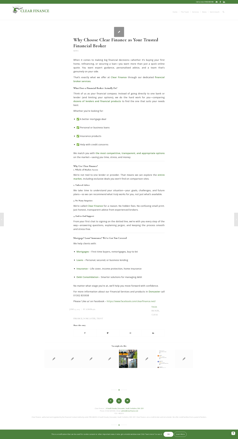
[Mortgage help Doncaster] (184, 359)
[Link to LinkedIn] (224, 2)
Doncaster (89, 318)
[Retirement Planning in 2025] (147, 359)
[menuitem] (175, 12)
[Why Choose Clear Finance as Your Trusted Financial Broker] (119, 32)
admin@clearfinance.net (129, 411)
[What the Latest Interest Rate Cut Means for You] (54, 359)
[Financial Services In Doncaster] (165, 359)
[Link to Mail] (216, 2)
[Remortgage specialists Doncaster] (72, 359)
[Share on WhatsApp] (130, 333)
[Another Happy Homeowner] (2, 219)
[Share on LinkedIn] (153, 333)
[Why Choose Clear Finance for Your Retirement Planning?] (91, 359)
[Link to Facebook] (220, 2)
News (75, 51)
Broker (155, 311)
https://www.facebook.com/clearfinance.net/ (131, 301)
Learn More (180, 434)
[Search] (223, 12)
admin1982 (90, 309)
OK (168, 434)
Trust (100, 318)
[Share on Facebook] (85, 333)
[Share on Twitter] (107, 333)
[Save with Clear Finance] (109, 359)
